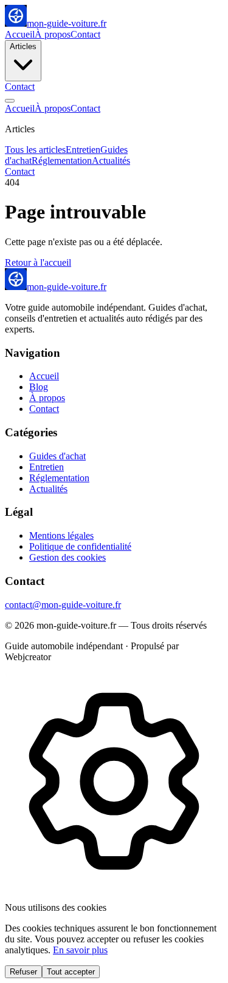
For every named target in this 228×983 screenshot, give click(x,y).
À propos (53, 34)
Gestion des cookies (67, 557)
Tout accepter (71, 971)
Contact (85, 34)
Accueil (20, 34)
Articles (23, 46)
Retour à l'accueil (38, 262)
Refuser (23, 971)
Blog (38, 387)
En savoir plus (80, 950)
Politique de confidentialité (80, 546)
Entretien (83, 149)
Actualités (111, 160)
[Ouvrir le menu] (10, 101)
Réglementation (62, 160)
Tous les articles (35, 149)
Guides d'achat (57, 456)
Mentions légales (61, 535)
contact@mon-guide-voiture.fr (63, 605)
